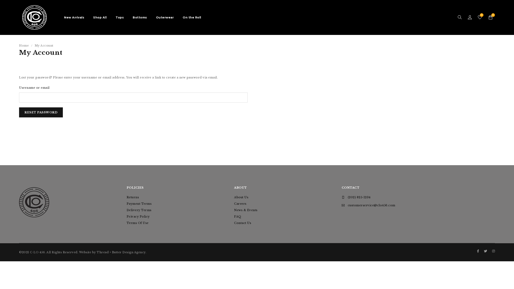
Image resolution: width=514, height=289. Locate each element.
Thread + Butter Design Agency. (121, 252)
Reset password (40, 112)
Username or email (34, 88)
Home (24, 45)
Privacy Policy (138, 216)
